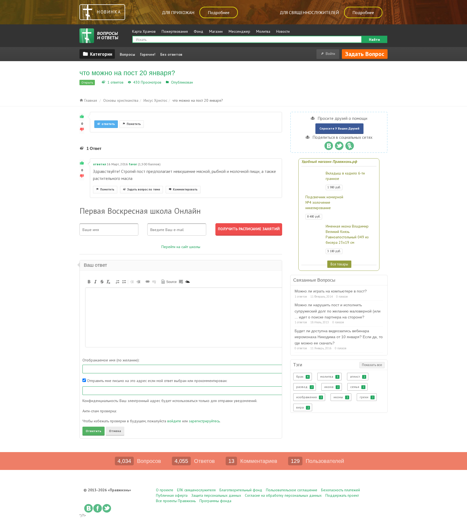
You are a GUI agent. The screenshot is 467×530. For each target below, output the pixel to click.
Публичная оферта (172, 495)
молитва (329, 376)
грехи (366, 397)
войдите (174, 421)
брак (302, 376)
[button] (89, 282)
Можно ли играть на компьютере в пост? (331, 291)
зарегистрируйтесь (204, 421)
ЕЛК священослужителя (196, 490)
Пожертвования (175, 31)
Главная (90, 100)
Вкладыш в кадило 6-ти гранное (345, 176)
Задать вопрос (364, 54)
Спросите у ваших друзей (339, 128)
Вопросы (127, 54)
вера (302, 407)
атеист (357, 376)
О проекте (164, 490)
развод (304, 387)
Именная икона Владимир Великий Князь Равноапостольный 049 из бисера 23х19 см (347, 234)
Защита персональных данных (216, 495)
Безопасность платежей (340, 490)
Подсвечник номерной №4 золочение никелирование (324, 202)
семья (357, 387)
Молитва (263, 31)
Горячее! (147, 54)
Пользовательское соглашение (291, 490)
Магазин (216, 31)
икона (331, 387)
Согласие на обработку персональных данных (283, 495)
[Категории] (97, 53)
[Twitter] (339, 144)
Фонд (198, 31)
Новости (283, 31)
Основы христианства (120, 100)
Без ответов (171, 54)
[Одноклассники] (349, 144)
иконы (340, 397)
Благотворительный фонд (240, 490)
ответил (99, 164)
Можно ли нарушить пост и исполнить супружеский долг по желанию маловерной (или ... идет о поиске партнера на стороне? (338, 311)
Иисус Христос (207, 82)
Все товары (339, 264)
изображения (309, 397)
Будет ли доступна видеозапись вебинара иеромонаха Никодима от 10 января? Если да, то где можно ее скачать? (339, 337)
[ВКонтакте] (328, 144)
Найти (374, 39)
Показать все (372, 365)
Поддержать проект (342, 495)
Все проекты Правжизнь (176, 500)
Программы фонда (215, 500)
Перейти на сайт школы (180, 246)
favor (133, 164)
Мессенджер (239, 31)
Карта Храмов (144, 31)
